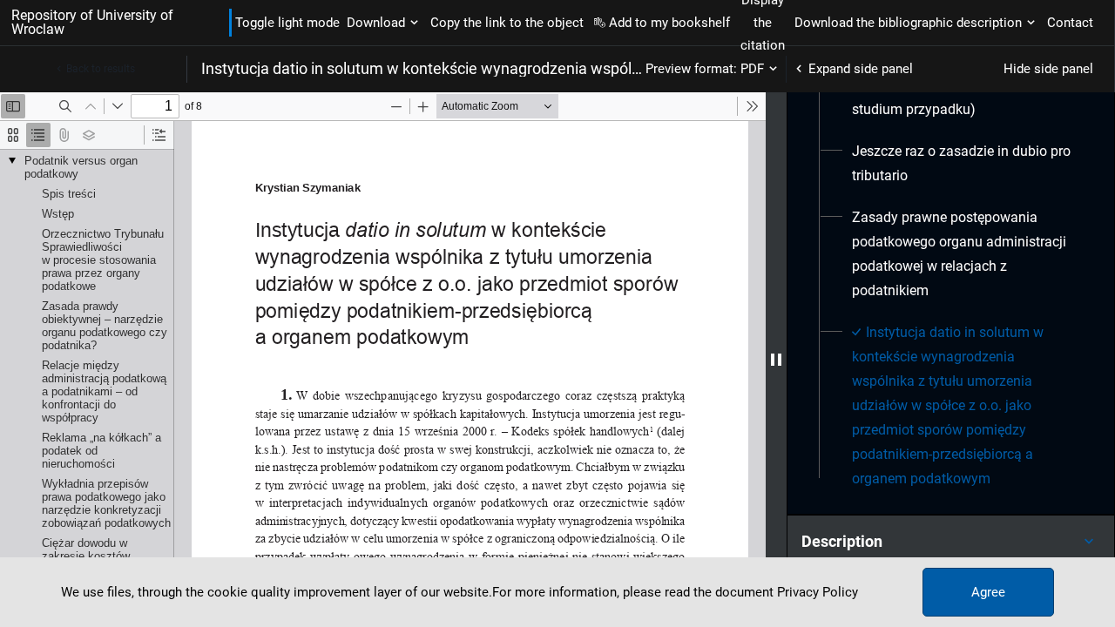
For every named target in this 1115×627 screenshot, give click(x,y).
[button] (950, 542)
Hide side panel (1048, 69)
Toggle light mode (287, 22)
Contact (1070, 22)
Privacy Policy (817, 592)
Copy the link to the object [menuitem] (507, 22)
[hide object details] (776, 359)
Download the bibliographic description (908, 22)
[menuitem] (965, 163)
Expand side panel (860, 69)
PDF (752, 69)
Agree (988, 592)
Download (376, 22)
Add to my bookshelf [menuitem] (669, 22)
